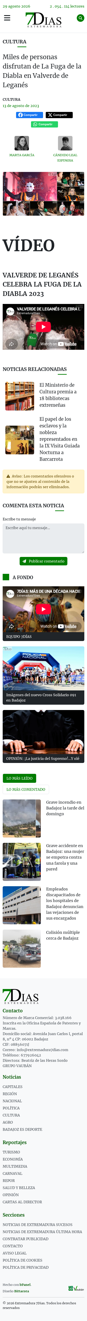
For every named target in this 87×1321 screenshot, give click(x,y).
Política (11, 1108)
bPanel (25, 1285)
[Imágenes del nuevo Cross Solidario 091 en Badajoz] (43, 668)
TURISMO (11, 1152)
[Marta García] (22, 143)
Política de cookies (22, 1260)
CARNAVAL (12, 1173)
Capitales (13, 1086)
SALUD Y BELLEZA (19, 1187)
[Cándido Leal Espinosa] (65, 143)
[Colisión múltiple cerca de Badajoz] (22, 949)
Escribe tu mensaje (19, 519)
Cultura (14, 42)
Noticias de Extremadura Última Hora (42, 1232)
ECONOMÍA (13, 1159)
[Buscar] (80, 18)
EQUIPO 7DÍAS (19, 636)
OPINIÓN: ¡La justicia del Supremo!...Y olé (42, 758)
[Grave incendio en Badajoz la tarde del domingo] (22, 818)
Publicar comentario (46, 561)
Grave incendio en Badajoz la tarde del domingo (65, 808)
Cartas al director (22, 1202)
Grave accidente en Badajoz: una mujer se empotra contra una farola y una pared (65, 857)
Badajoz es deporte (22, 1129)
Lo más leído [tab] (19, 778)
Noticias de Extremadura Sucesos (37, 1224)
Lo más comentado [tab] (25, 789)
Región (10, 1094)
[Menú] (7, 18)
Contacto (13, 1246)
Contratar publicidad (25, 1239)
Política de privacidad (26, 1267)
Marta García (21, 155)
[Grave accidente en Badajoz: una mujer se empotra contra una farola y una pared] (22, 862)
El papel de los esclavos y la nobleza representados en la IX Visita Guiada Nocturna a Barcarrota (59, 439)
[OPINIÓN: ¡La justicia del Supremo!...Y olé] (43, 732)
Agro (8, 1122)
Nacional (12, 1101)
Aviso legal (15, 1253)
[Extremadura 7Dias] (44, 19)
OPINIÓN (11, 1195)
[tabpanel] (43, 886)
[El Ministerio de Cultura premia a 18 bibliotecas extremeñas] (19, 396)
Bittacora (21, 1291)
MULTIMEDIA (15, 1166)
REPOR (9, 1180)
